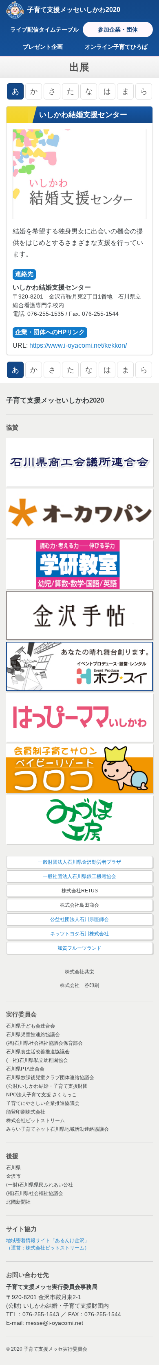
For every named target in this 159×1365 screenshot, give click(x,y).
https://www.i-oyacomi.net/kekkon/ (78, 345)
